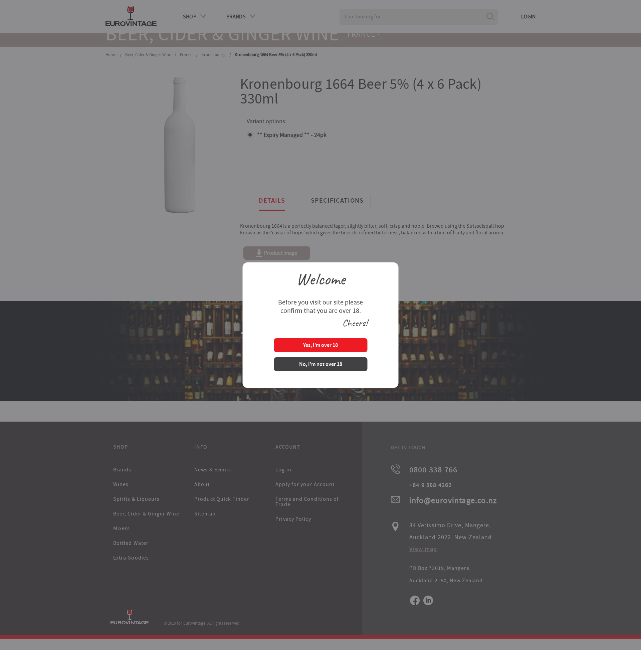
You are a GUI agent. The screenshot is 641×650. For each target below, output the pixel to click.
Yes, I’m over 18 (320, 346)
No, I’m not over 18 (320, 365)
